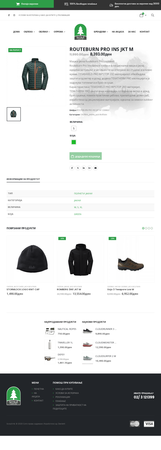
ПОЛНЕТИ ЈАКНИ (83, 193)
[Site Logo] (80, 32)
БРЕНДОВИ (100, 31)
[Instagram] (14, 15)
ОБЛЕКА (28, 31)
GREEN (77, 214)
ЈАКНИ (91, 114)
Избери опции (48, 241)
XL (81, 207)
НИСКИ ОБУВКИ (121, 286)
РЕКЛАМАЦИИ (64, 15)
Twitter (77, 168)
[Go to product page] (30, 259)
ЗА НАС (132, 31)
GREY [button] (116, 299)
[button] (152, 15)
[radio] (73, 128)
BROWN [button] (112, 299)
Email (95, 168)
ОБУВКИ (43, 31)
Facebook (72, 168)
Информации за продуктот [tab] (23, 179)
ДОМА (16, 31)
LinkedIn (83, 168)
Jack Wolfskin (101, 114)
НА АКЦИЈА (118, 31)
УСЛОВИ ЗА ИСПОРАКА (29, 15)
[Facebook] (9, 15)
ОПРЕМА (58, 31)
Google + (89, 168)
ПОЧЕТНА (39, 389)
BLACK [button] (8, 299)
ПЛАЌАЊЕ (61, 401)
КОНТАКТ (145, 31)
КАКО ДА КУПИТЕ (48, 15)
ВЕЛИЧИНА (76, 121)
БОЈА (72, 135)
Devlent (61, 424)
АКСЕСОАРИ (18, 286)
